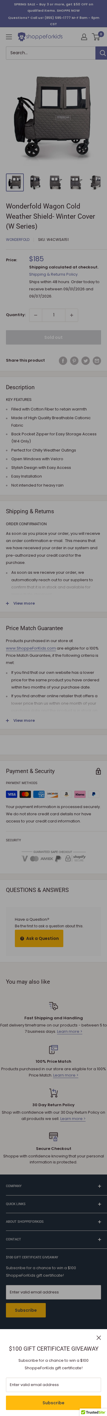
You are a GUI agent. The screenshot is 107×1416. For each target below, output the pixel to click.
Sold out (53, 337)
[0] (96, 36)
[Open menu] (9, 36)
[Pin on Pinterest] (74, 361)
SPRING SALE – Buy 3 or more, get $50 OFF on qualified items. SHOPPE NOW (53, 7)
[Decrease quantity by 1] (35, 315)
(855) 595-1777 (58, 17)
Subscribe (53, 1403)
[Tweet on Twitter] (85, 361)
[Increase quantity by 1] (71, 315)
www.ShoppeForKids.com (31, 648)
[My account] (84, 37)
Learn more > (69, 1031)
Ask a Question (42, 938)
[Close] (99, 1337)
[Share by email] (97, 361)
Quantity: (16, 315)
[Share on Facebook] (63, 361)
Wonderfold (17, 239)
